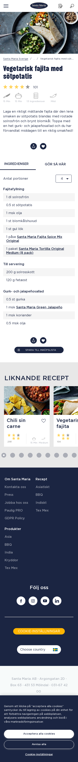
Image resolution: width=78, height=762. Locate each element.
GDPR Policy (15, 518)
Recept (41, 479)
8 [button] (65, 455)
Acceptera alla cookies (39, 734)
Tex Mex (42, 510)
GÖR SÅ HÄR (55, 164)
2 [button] (12, 455)
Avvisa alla (39, 744)
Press (9, 494)
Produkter (13, 529)
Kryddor (11, 560)
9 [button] (74, 455)
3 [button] (21, 455)
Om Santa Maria (17, 479)
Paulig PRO (14, 510)
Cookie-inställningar (39, 754)
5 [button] (39, 455)
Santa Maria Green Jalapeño (39, 307)
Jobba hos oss (16, 502)
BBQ (39, 494)
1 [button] (3, 455)
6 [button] (47, 455)
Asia (8, 536)
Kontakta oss (15, 487)
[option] (25, 416)
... (34, 58)
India (9, 552)
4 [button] (30, 455)
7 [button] (56, 455)
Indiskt (41, 502)
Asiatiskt (43, 487)
